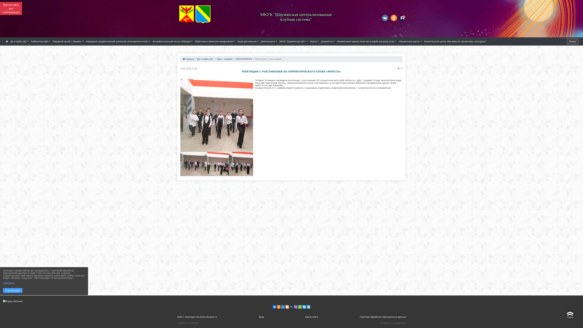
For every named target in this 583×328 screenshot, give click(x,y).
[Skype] (304, 307)
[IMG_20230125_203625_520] (192, 164)
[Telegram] (308, 307)
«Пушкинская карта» (409, 41)
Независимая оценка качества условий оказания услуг (365, 41)
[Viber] (296, 307)
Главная (189, 59)
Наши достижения (247, 41)
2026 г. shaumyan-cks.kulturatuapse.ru (197, 316)
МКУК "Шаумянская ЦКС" (293, 41)
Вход (261, 316)
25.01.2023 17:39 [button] (188, 68)
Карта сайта (311, 316)
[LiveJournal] (291, 307)
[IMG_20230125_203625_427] (217, 164)
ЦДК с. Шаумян (225, 59)
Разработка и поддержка (393, 322)
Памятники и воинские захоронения (214, 41)
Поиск (572, 41)
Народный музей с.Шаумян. (67, 41)
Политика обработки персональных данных (383, 316)
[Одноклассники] (279, 307)
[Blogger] (287, 307)
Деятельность (268, 41)
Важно (313, 41)
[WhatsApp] (300, 307)
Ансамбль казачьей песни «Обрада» (172, 41)
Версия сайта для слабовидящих (11, 8)
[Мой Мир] (283, 307)
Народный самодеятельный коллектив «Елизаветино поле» (117, 41)
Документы (327, 41)
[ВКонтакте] (274, 307)
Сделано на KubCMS (187, 322)
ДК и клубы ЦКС (18, 41)
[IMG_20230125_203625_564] (241, 164)
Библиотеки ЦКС (39, 41)
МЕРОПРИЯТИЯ (244, 59)
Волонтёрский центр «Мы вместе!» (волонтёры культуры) (454, 41)
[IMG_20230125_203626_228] (216, 115)
